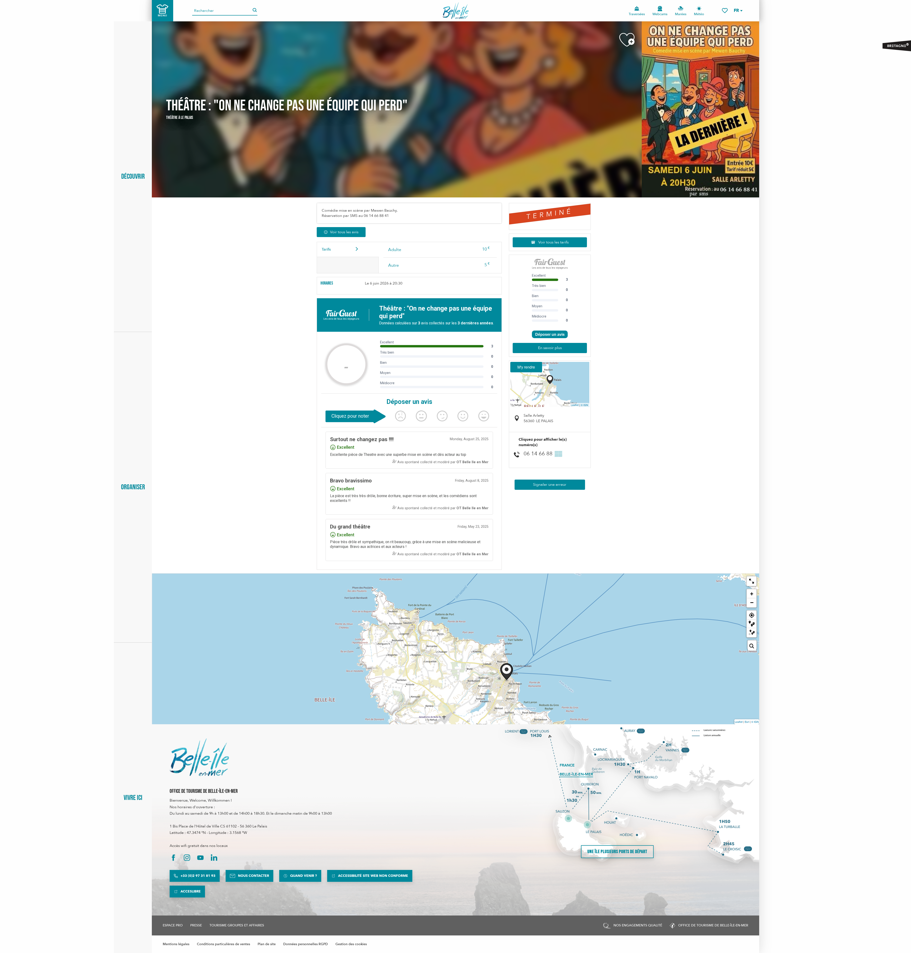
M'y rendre (526, 367)
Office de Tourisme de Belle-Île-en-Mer (204, 791)
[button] (738, 10)
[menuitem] (455, 10)
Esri (747, 722)
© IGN (584, 405)
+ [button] (751, 594)
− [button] (751, 602)
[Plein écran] (751, 581)
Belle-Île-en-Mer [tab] (576, 774)
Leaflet (575, 405)
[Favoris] (725, 10)
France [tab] (567, 765)
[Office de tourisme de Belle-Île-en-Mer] (199, 757)
